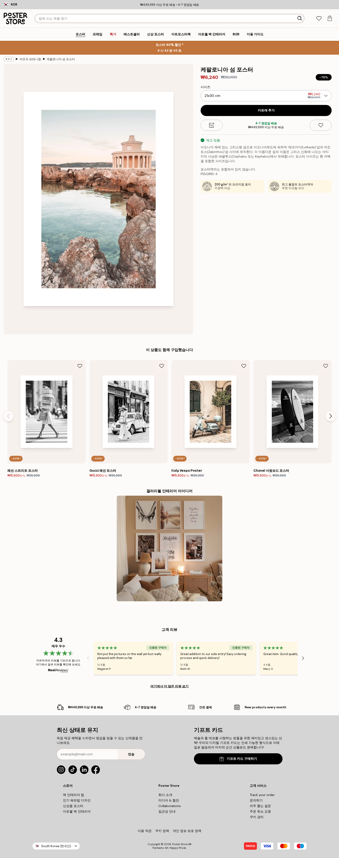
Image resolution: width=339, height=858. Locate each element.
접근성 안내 (166, 811)
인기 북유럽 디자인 (77, 800)
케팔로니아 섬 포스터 (61, 59)
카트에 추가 (266, 110)
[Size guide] (212, 125)
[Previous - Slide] (8, 416)
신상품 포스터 (73, 806)
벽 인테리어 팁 (73, 795)
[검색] (300, 18)
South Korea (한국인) (56, 846)
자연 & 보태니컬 (30, 59)
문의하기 (256, 800)
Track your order (262, 795)
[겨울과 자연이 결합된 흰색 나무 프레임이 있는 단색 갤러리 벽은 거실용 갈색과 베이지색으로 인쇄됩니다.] (169, 548)
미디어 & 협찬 (168, 800)
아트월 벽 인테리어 (77, 811)
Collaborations (169, 806)
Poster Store (179, 844)
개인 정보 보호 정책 (187, 831)
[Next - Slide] (330, 416)
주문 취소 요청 (260, 811)
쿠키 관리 (257, 817)
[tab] (318, 18)
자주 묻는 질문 (260, 806)
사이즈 (205, 87)
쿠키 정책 (162, 831)
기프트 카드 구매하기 (242, 759)
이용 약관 (145, 831)
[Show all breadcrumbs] (9, 59)
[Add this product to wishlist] (321, 125)
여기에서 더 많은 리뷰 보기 (169, 686)
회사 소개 (165, 795)
